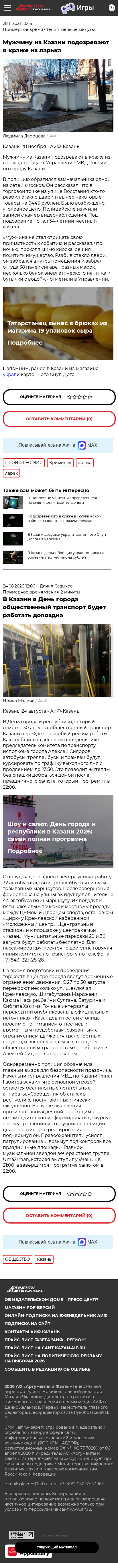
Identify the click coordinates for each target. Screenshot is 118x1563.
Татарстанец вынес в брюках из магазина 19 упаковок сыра (57, 327)
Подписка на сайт (27, 1323)
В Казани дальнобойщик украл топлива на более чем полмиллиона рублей (65, 555)
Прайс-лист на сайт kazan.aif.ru (45, 1347)
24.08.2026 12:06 (19, 586)
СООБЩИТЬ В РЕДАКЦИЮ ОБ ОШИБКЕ (47, 1369)
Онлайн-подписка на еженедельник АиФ (56, 1315)
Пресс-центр (83, 1299)
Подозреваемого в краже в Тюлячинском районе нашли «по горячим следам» (64, 518)
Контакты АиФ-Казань (32, 1331)
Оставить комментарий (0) (59, 418)
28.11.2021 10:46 (17, 23)
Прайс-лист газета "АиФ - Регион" (45, 1339)
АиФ (54, 136)
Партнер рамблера (54, 1535)
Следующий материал (57, 1547)
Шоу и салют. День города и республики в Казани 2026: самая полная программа (51, 831)
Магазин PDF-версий (30, 1307)
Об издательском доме (34, 1299)
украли (11, 374)
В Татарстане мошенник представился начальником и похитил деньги (62, 500)
